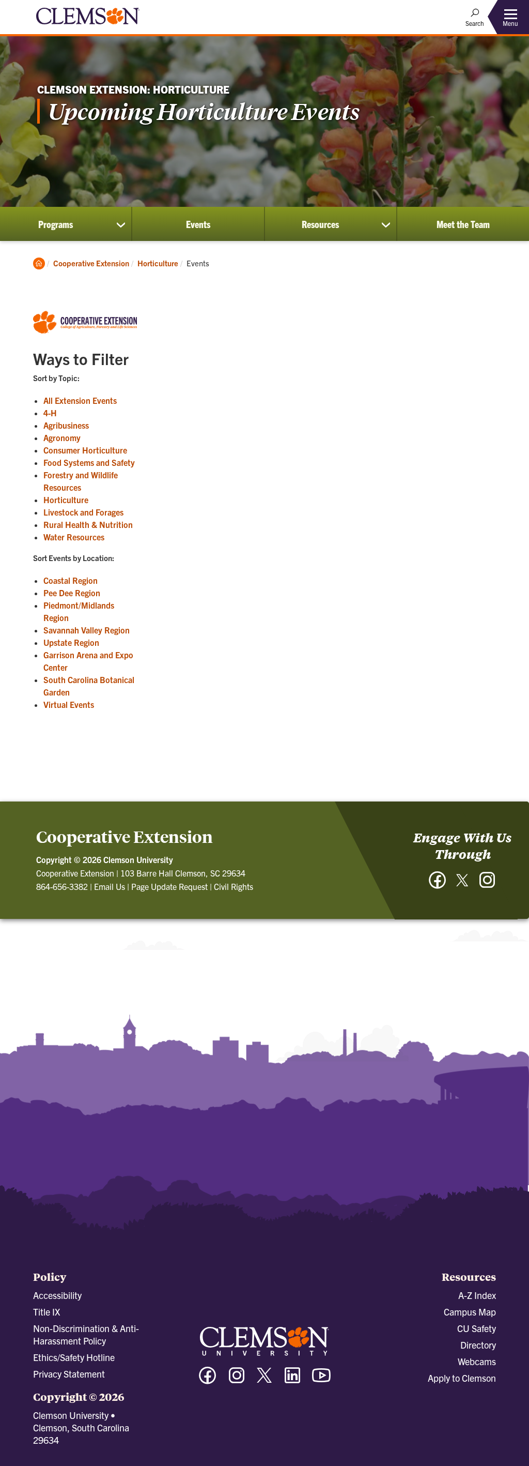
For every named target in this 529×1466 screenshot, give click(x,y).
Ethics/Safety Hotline (74, 1357)
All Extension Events (80, 400)
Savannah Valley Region (86, 630)
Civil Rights (233, 886)
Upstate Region (71, 642)
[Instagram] (487, 885)
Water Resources (73, 537)
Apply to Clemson (462, 1378)
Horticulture (157, 263)
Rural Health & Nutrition (88, 524)
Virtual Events (68, 704)
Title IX (46, 1312)
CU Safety (476, 1328)
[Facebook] (437, 885)
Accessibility (57, 1295)
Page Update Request (169, 886)
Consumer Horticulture (85, 450)
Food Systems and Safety (89, 462)
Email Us (109, 886)
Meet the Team (463, 224)
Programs (55, 224)
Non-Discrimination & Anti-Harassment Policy (86, 1334)
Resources (320, 224)
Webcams (477, 1361)
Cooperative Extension (91, 263)
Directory (478, 1345)
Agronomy (62, 437)
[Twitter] (462, 884)
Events (198, 224)
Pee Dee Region (71, 592)
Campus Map (470, 1312)
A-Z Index (477, 1295)
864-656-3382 (62, 886)
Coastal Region (70, 580)
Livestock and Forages (83, 512)
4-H (50, 412)
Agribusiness (66, 425)
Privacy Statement (69, 1374)
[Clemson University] (87, 26)
